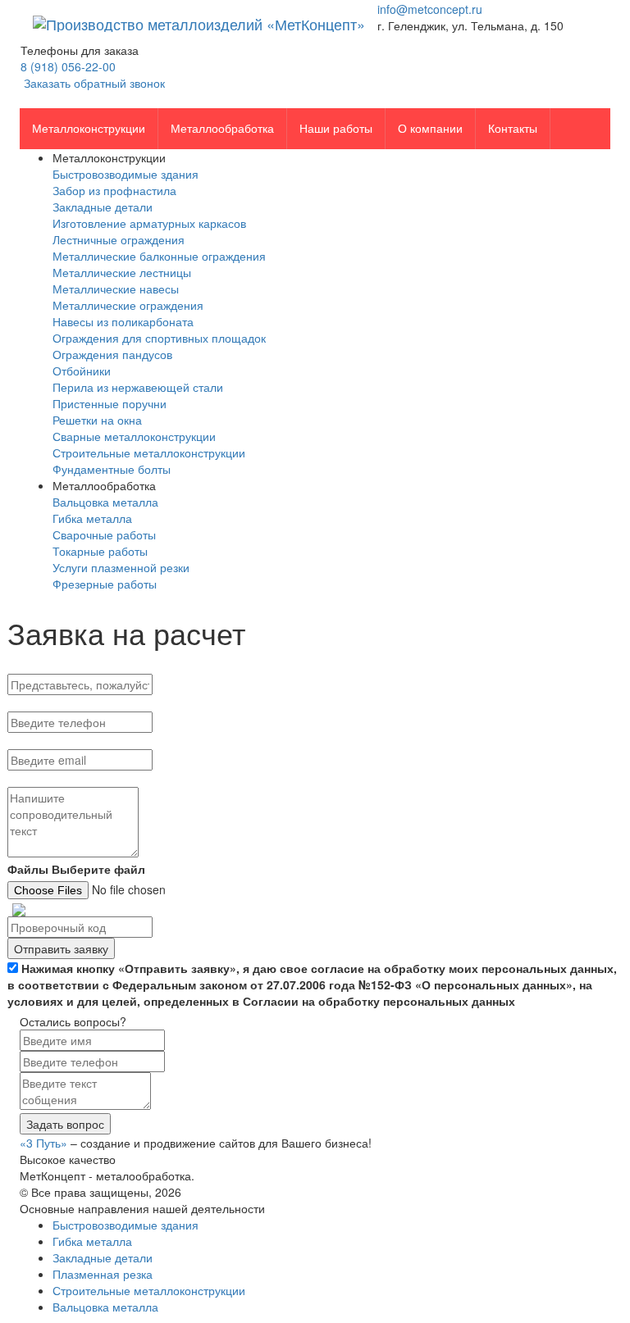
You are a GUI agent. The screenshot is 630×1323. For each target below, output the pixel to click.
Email (23, 742)
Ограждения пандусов (112, 354)
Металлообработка (222, 128)
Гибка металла (92, 518)
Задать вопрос (65, 1124)
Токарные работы (100, 551)
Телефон (32, 704)
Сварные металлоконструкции (134, 436)
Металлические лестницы (121, 272)
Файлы (27, 869)
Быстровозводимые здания (125, 174)
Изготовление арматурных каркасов (149, 223)
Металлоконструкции (88, 128)
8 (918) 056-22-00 (68, 66)
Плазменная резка (102, 1274)
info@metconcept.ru (429, 9)
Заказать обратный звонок (93, 83)
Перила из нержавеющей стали (137, 387)
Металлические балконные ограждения (159, 256)
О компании (430, 128)
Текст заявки (40, 780)
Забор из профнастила (114, 190)
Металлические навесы (115, 288)
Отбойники (81, 370)
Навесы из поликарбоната (123, 321)
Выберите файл (98, 869)
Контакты (512, 128)
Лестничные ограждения (118, 239)
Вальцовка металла (105, 501)
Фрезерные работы (104, 583)
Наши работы (335, 128)
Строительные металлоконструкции (148, 452)
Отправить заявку (61, 948)
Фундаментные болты (111, 469)
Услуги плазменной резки (120, 567)
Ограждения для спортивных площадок (159, 338)
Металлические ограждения (127, 305)
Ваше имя (34, 667)
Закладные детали (102, 206)
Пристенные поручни (109, 403)
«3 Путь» (43, 1142)
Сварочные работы (104, 534)
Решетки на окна (97, 419)
